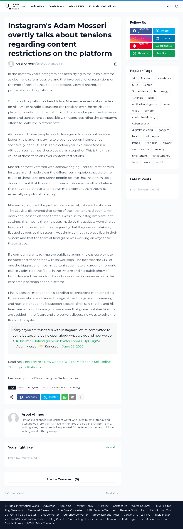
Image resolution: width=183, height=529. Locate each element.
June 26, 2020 (72, 346)
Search (148, 85)
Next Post (112, 493)
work (147, 162)
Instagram (33, 387)
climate (149, 110)
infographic (153, 136)
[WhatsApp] (64, 397)
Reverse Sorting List (132, 510)
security (160, 149)
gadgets (164, 130)
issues (136, 143)
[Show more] (80, 397)
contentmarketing (143, 117)
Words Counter (140, 506)
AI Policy (103, 506)
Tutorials (137, 97)
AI (133, 78)
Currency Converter (75, 514)
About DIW (76, 6)
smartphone (140, 155)
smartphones (161, 155)
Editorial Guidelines (102, 6)
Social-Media (58, 387)
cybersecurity (140, 123)
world (159, 162)
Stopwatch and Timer (105, 514)
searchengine (140, 149)
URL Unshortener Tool (153, 519)
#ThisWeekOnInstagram (35, 341)
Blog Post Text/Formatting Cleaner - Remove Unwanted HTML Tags (92, 519)
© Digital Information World (21, 506)
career (167, 104)
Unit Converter (50, 514)
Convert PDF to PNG (137, 514)
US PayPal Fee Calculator (20, 514)
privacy (167, 143)
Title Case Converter (70, 510)
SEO (135, 85)
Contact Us (120, 506)
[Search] (175, 6)
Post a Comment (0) (62, 479)
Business (146, 78)
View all (110, 447)
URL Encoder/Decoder (101, 510)
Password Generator (40, 510)
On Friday (15, 101)
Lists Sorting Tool (160, 510)
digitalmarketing (142, 130)
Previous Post (15, 493)
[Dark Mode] (169, 6)
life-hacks (151, 143)
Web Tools (56, 6)
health (136, 136)
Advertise (37, 6)
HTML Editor (163, 506)
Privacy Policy (84, 506)
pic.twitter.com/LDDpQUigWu (78, 341)
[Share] (114, 64)
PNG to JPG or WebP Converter (24, 519)
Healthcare (164, 78)
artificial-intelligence (144, 104)
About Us (65, 506)
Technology (74, 387)
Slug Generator (13, 510)
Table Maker (162, 514)
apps (21, 387)
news (45, 387)
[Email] (72, 397)
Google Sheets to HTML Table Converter (29, 523)
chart (135, 110)
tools (135, 162)
